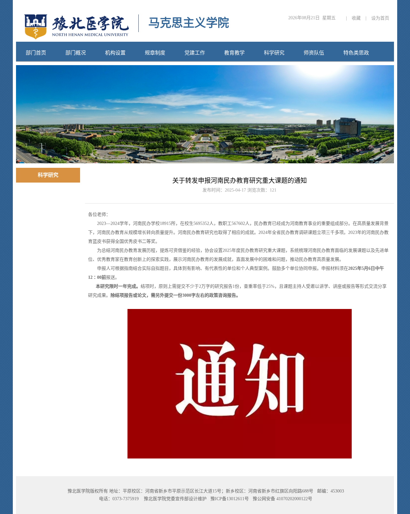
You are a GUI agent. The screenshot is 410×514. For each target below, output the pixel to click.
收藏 (356, 18)
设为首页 (380, 18)
